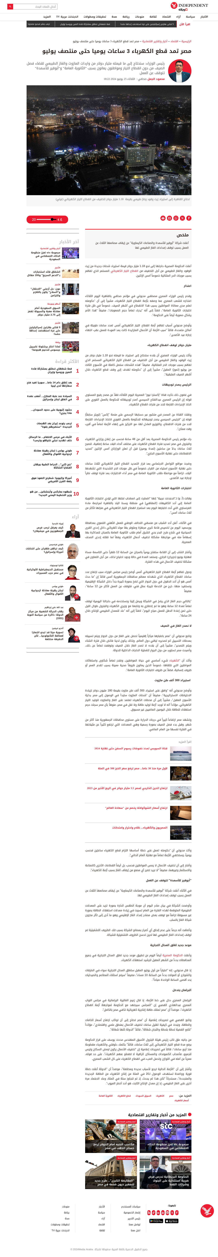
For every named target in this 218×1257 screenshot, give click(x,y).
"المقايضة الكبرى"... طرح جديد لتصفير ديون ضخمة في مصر (114, 1182)
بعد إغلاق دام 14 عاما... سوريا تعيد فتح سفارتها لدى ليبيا (49, 384)
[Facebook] (176, 1212)
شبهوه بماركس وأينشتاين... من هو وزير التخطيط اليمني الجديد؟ (51, 493)
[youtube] (163, 1212)
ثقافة (153, 16)
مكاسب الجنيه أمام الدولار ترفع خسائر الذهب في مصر (113, 1146)
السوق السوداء (143, 1095)
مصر (171, 1095)
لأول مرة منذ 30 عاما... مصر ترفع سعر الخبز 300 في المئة (132, 768)
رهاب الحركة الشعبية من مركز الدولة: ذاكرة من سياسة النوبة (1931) (45, 614)
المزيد (47, 16)
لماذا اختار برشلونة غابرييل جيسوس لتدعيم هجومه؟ (44, 348)
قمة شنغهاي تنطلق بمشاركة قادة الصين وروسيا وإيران (107, 24)
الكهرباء (173, 660)
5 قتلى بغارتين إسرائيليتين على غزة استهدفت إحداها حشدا (169, 24)
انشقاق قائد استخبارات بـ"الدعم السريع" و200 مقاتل (43, 274)
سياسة (190, 16)
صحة (114, 16)
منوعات (139, 16)
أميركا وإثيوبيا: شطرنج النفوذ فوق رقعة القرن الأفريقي (51, 480)
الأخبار (204, 16)
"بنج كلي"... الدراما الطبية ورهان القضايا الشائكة (52, 466)
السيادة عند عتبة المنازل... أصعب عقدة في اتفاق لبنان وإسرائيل (49, 398)
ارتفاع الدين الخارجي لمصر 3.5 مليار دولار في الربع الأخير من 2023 (127, 788)
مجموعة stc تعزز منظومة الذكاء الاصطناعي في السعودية (168, 1146)
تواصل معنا (134, 1224)
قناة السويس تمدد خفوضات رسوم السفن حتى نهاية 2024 (131, 748)
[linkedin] (158, 1212)
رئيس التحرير (134, 1218)
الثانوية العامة (106, 1095)
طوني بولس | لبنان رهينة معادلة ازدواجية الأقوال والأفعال (53, 452)
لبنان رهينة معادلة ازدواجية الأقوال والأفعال (47, 592)
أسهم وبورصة (53, 304)
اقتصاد (166, 16)
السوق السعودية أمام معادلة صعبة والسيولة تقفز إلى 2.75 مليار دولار (44, 311)
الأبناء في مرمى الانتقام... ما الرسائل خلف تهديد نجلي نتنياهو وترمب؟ (50, 439)
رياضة (126, 16)
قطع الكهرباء (124, 1095)
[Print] (163, 218)
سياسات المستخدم (130, 1206)
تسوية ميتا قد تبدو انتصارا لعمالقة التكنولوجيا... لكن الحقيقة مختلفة (47, 635)
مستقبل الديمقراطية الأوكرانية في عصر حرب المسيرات (45, 571)
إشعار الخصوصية (132, 1212)
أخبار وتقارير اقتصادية (154, 41)
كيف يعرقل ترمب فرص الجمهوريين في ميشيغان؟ (48, 529)
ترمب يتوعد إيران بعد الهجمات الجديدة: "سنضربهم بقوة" (54, 425)
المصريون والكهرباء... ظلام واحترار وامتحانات (139, 828)
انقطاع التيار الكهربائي (124, 271)
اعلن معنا (135, 1230)
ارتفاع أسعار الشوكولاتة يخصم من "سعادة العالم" (136, 808)
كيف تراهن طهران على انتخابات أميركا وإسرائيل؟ (44, 550)
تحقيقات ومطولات (95, 16)
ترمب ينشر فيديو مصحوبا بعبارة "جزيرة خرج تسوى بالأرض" (46, 24)
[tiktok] (153, 1212)
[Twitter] (172, 1212)
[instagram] (167, 1212)
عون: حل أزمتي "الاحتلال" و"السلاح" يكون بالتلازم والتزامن (45, 292)
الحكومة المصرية (173, 955)
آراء (178, 16)
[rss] (149, 1212)
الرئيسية (186, 41)
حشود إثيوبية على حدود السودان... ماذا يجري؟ (51, 412)
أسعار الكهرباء (182, 1100)
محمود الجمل (156, 79)
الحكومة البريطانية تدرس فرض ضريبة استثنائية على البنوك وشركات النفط (168, 1180)
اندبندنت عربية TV (67, 16)
